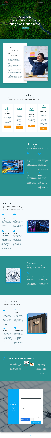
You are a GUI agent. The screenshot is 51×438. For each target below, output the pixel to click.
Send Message (36, 422)
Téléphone (23, 404)
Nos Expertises (40, 2)
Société (22, 391)
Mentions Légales (29, 435)
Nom (22, 395)
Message (22, 408)
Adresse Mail (23, 399)
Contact (46, 2)
